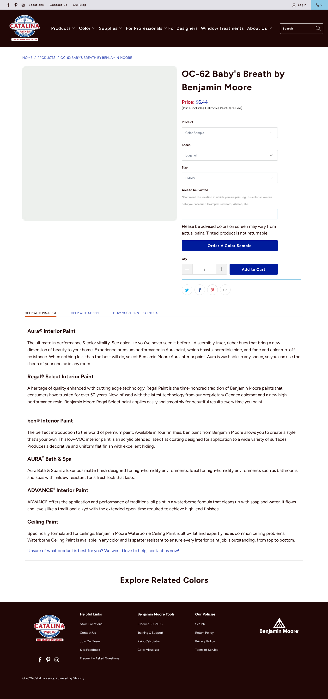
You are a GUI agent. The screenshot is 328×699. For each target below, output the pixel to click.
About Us (257, 28)
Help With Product (40, 313)
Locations (36, 4)
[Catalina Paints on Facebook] (8, 4)
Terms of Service (206, 649)
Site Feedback (90, 649)
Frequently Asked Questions (99, 658)
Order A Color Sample (230, 245)
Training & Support (150, 632)
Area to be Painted (227, 197)
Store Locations (91, 624)
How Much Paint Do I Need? (135, 313)
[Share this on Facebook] (199, 289)
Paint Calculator (149, 641)
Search (200, 624)
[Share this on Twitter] (187, 289)
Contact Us (58, 4)
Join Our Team (90, 641)
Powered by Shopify (70, 678)
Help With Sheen (85, 313)
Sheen (186, 145)
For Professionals (145, 28)
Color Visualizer (148, 649)
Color (85, 28)
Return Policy (204, 632)
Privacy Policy (205, 641)
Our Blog (79, 4)
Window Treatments (222, 28)
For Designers (183, 28)
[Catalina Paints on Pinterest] (15, 4)
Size (185, 167)
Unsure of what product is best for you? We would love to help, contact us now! (103, 550)
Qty (184, 259)
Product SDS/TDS (150, 624)
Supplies (108, 28)
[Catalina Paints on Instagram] (23, 4)
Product (187, 122)
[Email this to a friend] (225, 289)
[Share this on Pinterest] (212, 289)
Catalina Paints (43, 678)
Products (61, 28)
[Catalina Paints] (24, 28)
